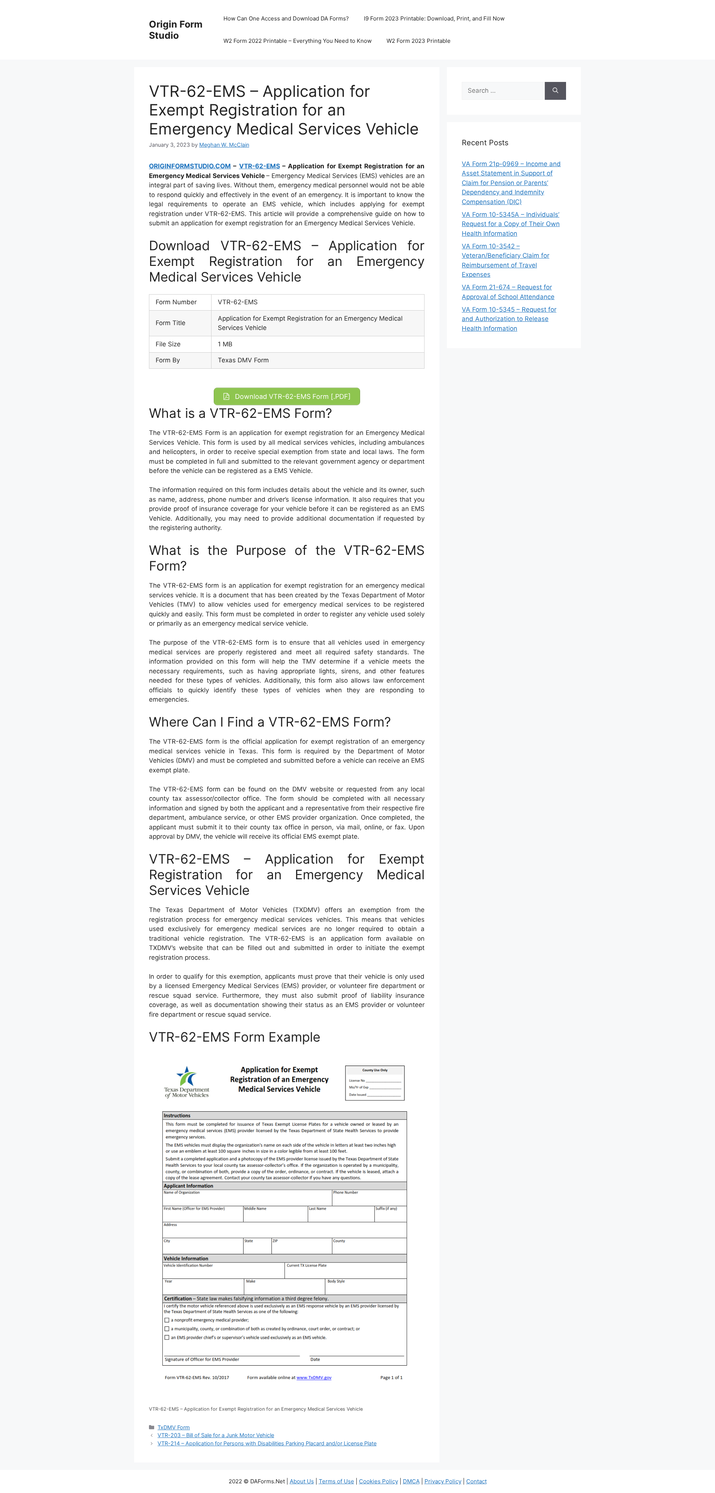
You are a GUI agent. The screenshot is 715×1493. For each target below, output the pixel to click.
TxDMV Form (174, 1427)
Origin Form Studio (176, 30)
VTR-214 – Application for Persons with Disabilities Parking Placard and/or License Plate (267, 1443)
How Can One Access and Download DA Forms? (286, 18)
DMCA (411, 1481)
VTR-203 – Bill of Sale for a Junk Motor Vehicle (216, 1435)
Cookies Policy (378, 1481)
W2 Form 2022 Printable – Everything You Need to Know (297, 40)
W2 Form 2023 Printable (419, 40)
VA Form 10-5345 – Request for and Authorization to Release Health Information (509, 319)
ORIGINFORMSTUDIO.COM (190, 166)
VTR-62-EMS (259, 166)
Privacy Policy (443, 1481)
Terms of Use (336, 1481)
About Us (302, 1481)
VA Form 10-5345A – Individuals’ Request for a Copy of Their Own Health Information (511, 224)
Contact (476, 1481)
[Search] (555, 91)
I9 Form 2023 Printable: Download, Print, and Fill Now (434, 18)
